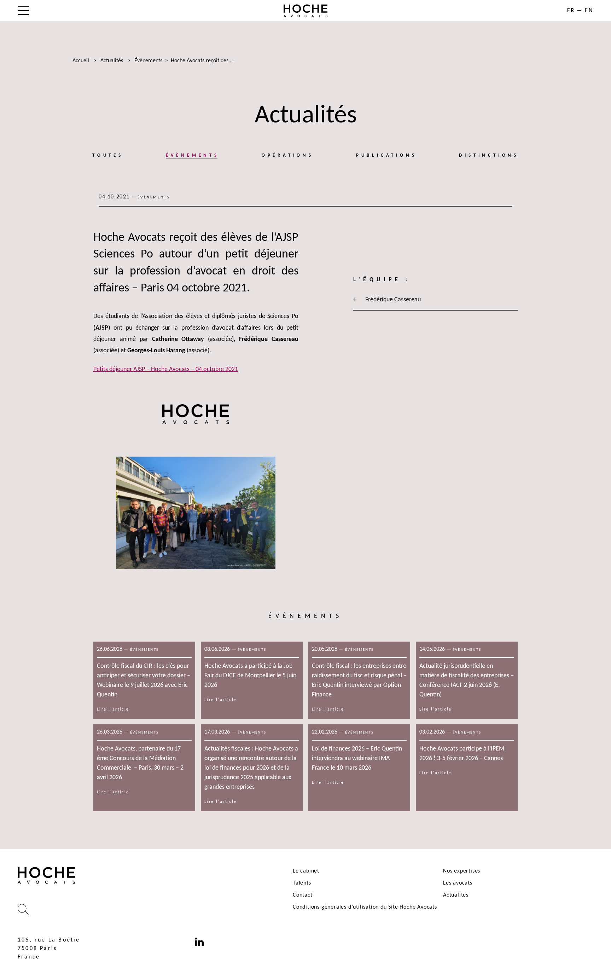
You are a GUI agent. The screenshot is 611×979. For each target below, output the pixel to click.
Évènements (148, 61)
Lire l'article (113, 709)
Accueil (80, 61)
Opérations (288, 155)
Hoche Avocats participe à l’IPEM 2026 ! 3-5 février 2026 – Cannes (461, 754)
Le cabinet (306, 871)
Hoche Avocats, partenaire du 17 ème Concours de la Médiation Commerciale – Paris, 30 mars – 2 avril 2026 (140, 763)
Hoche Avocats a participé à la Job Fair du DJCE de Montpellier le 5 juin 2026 (250, 676)
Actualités (111, 61)
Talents (302, 883)
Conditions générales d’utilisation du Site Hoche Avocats (365, 907)
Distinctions (489, 155)
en (589, 10)
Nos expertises (461, 871)
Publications (386, 155)
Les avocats (457, 883)
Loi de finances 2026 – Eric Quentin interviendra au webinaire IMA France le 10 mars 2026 (357, 758)
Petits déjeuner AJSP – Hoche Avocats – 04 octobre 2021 (165, 369)
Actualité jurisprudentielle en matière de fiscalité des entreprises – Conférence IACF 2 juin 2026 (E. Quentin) (466, 680)
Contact (303, 895)
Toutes (107, 155)
